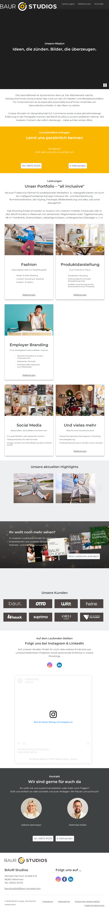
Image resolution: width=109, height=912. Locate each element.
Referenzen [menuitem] (84, 4)
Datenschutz (64, 901)
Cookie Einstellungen (94, 905)
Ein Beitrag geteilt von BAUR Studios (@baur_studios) (53, 759)
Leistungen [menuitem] (68, 4)
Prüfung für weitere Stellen (87, 901)
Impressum (47, 901)
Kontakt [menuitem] (99, 4)
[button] (105, 85)
